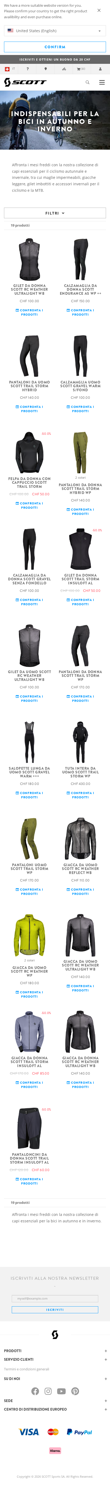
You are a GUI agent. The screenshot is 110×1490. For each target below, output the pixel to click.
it (13, 69)
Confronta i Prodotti (31, 312)
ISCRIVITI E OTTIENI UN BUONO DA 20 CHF (55, 59)
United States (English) (35, 30)
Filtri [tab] (52, 213)
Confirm (55, 47)
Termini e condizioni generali (26, 1369)
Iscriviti (55, 1310)
